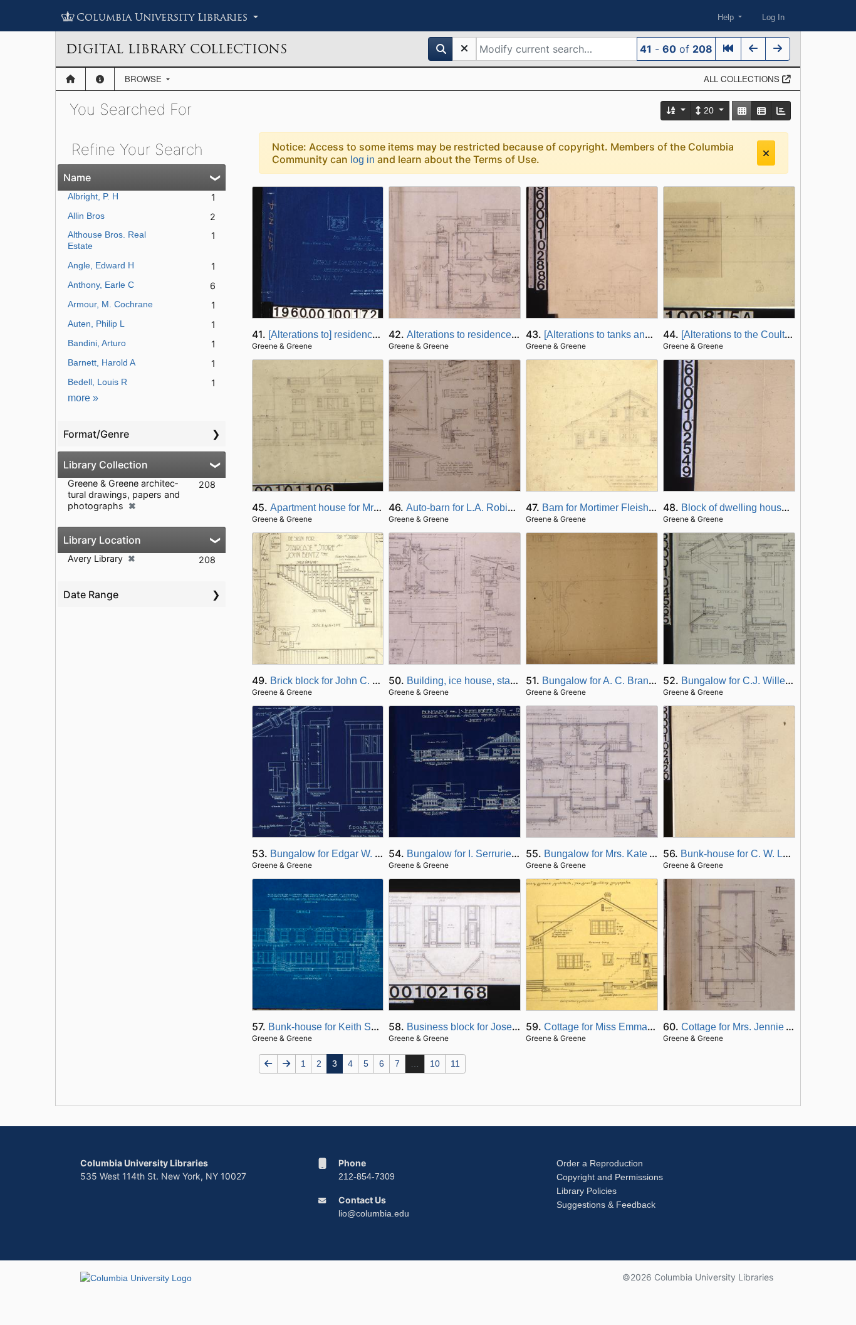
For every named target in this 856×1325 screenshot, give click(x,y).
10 (435, 1063)
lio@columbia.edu (373, 1213)
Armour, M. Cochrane (110, 304)
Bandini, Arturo (97, 343)
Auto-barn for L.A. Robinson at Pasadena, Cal (507, 507)
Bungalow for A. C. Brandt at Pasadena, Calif (641, 680)
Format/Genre (96, 434)
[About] (100, 79)
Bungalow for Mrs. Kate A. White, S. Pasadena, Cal (657, 853)
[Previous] (753, 49)
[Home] (70, 79)
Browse (144, 79)
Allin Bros (86, 216)
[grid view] (742, 110)
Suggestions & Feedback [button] (605, 1205)
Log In (773, 17)
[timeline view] (781, 110)
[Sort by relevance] (676, 110)
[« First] (728, 49)
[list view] (761, 110)
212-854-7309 (366, 1176)
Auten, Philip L (96, 324)
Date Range (90, 594)
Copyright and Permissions (609, 1177)
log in (362, 159)
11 (455, 1063)
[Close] (766, 153)
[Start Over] (464, 49)
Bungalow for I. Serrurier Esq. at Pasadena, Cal (512, 853)
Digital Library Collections (176, 48)
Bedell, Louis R (97, 382)
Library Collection (105, 464)
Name (77, 177)
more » (83, 398)
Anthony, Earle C (101, 285)
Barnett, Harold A (101, 362)
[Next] (777, 49)
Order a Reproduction (599, 1163)
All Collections (743, 79)
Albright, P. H (93, 196)
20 (708, 110)
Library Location (102, 540)
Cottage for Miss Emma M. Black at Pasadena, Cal (656, 1026)
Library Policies (586, 1191)
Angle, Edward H (101, 265)
